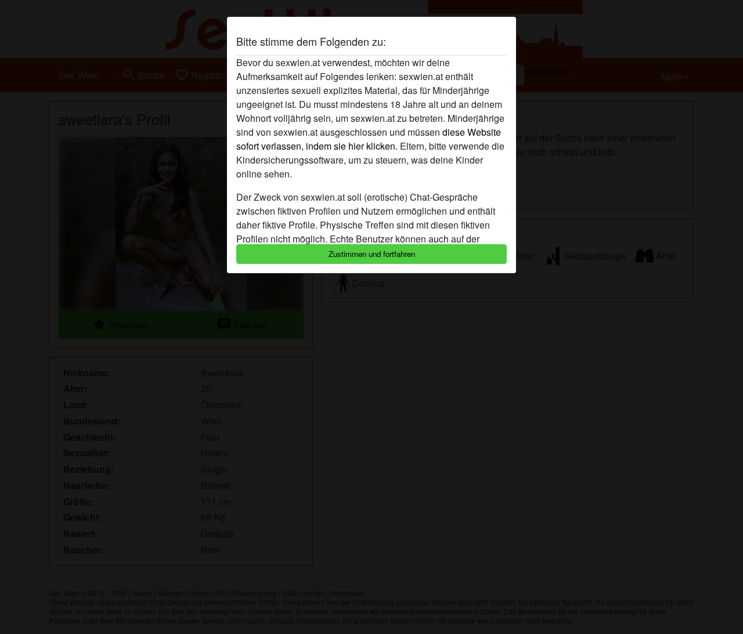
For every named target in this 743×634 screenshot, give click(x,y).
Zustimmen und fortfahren (372, 253)
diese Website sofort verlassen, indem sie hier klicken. (368, 139)
